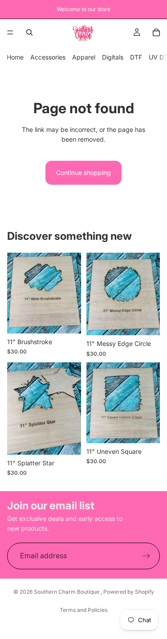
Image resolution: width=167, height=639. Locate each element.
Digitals (112, 57)
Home (15, 57)
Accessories (47, 57)
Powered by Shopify (128, 591)
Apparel (83, 57)
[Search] (29, 32)
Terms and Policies (83, 610)
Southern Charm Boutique (67, 591)
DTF (136, 57)
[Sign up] (146, 556)
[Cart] (156, 32)
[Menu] (10, 32)
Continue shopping (83, 172)
